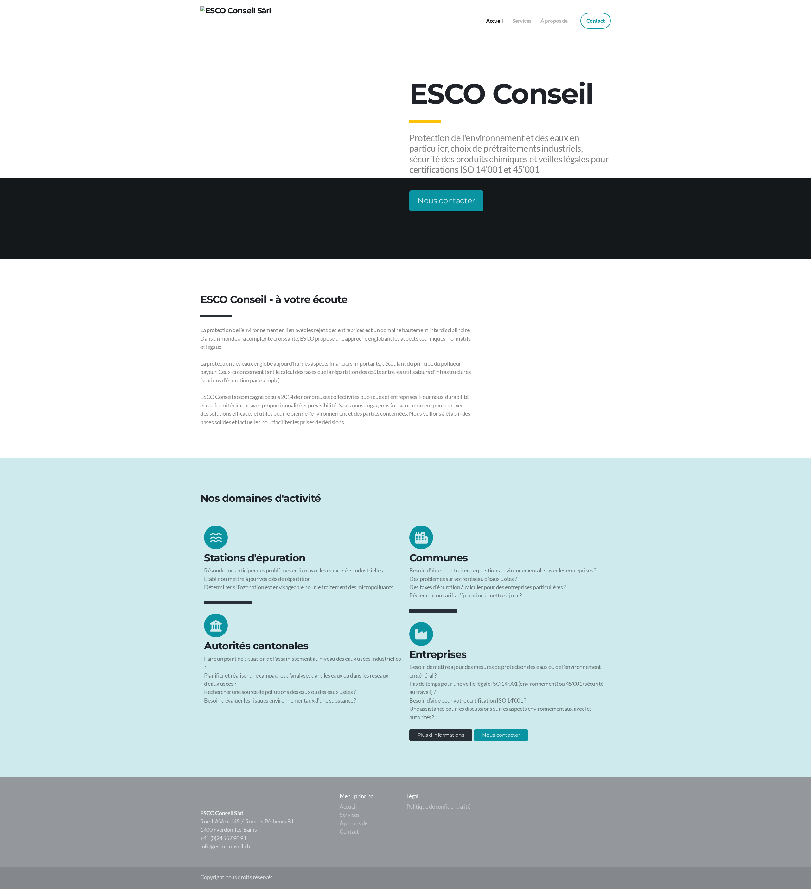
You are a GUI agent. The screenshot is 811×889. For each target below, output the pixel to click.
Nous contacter (446, 200)
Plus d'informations (441, 735)
